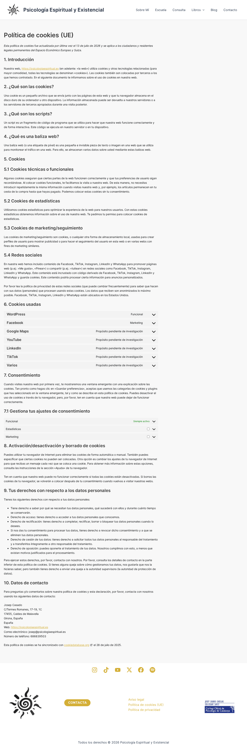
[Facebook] (141, 670)
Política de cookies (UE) (146, 705)
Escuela (160, 10)
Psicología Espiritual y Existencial (63, 10)
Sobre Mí (142, 10)
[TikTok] (106, 670)
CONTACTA (77, 702)
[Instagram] (94, 670)
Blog (214, 10)
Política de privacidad (144, 710)
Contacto (230, 10)
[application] (203, 10)
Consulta (179, 10)
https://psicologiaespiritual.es (40, 68)
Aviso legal (136, 699)
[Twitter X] (129, 670)
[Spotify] (152, 670)
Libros (196, 10)
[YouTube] (118, 670)
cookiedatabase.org (76, 645)
